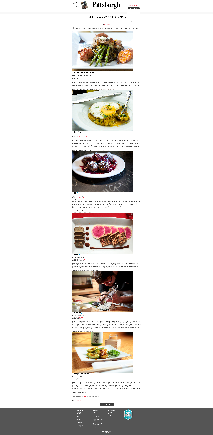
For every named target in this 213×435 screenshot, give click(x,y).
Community (116, 10)
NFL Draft (130, 10)
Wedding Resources (111, 415)
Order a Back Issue (81, 425)
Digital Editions (80, 423)
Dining (109, 413)
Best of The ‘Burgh (85, 12)
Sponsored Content (96, 428)
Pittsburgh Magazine (106, 5)
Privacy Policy (106, 432)
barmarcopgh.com (83, 136)
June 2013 (85, 396)
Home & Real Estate (111, 416)
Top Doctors (100, 12)
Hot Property (113, 12)
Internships (94, 427)
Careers (94, 425)
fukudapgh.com (82, 317)
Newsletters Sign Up (133, 5)
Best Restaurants (77, 12)
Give (118, 12)
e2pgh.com (81, 197)
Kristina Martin (107, 24)
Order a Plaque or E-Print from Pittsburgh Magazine (97, 424)
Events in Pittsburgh (96, 413)
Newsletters (80, 422)
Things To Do (91, 10)
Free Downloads (95, 415)
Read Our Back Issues (96, 418)
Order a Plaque (80, 426)
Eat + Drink (83, 10)
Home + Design (100, 10)
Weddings (108, 10)
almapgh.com (82, 77)
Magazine (123, 10)
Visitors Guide (93, 12)
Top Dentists (107, 12)
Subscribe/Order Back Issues (97, 416)
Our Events (123, 12)
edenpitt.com (82, 259)
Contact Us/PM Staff (96, 421)
